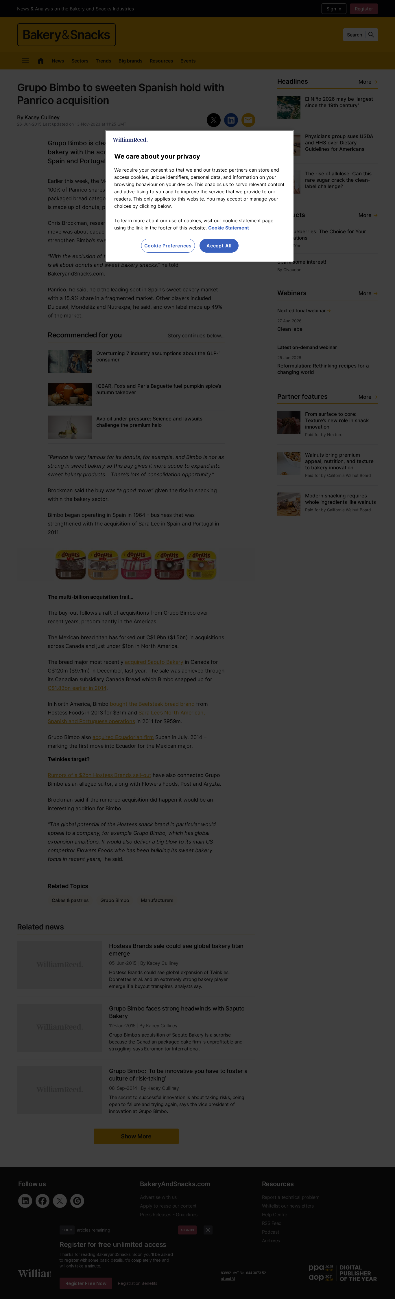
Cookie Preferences (168, 246)
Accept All (219, 246)
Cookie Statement (228, 228)
